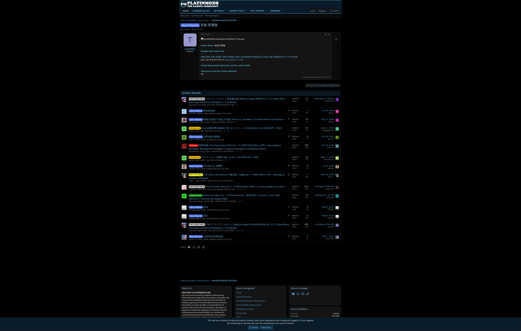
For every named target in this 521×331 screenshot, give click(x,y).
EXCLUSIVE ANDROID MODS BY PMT (221, 105)
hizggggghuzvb (328, 130)
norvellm (330, 227)
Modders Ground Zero (245, 309)
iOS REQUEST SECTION (215, 139)
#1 (329, 34)
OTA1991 (330, 147)
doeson (331, 113)
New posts (184, 15)
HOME (185, 10)
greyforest (330, 189)
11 (243, 231)
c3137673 (192, 113)
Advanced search (212, 15)
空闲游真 (192, 210)
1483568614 (329, 101)
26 (244, 189)
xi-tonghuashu (328, 159)
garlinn (331, 121)
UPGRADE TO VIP (201, 10)
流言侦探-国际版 (211, 136)
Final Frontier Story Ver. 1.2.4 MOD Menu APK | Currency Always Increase (245, 186)
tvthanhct (187, 29)
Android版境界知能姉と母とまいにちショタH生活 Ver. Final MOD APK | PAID (241, 128)
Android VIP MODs (243, 297)
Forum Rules (241, 313)
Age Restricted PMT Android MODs (220, 181)
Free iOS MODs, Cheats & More (248, 305)
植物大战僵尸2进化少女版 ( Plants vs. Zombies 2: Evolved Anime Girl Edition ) (243, 119)
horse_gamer (194, 122)
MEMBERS (275, 10)
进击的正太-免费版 (213, 165)
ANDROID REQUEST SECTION (220, 113)
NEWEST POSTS (237, 10)
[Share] (325, 34)
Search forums (197, 15)
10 (239, 231)
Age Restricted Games (213, 131)
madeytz (192, 169)
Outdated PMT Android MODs (222, 151)
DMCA (238, 317)
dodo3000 (330, 197)
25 (241, 189)
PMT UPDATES (257, 10)
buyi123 (192, 139)
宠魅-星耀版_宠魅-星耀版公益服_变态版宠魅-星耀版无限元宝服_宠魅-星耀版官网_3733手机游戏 (254, 56)
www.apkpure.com (233, 59)
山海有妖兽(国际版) (213, 236)
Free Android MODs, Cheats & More (250, 301)
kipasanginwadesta (196, 201)
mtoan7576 (193, 239)
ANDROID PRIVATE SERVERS (225, 201)
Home (238, 292)
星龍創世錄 (209, 110)
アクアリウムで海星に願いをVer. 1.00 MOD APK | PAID (230, 157)
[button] (226, 10)
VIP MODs (218, 10)
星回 (205, 207)
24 (238, 189)
